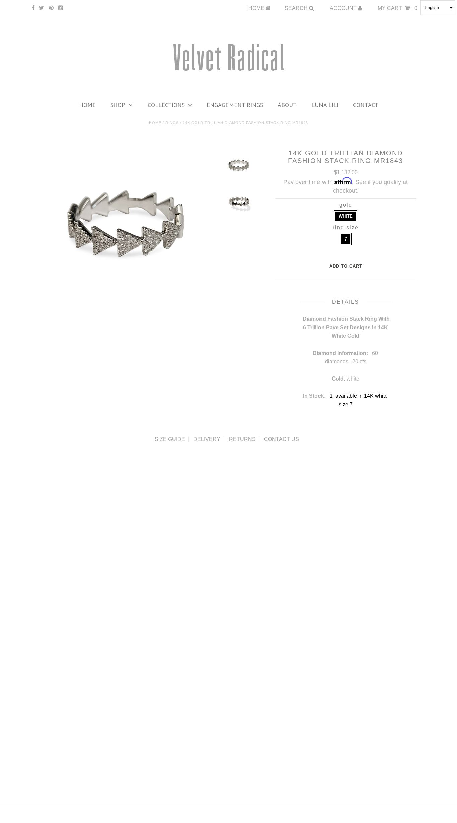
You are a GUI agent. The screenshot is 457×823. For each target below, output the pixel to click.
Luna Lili (324, 105)
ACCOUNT (344, 8)
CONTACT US (281, 439)
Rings (172, 123)
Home (87, 105)
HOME (257, 8)
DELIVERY (206, 439)
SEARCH (297, 8)
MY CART (397, 8)
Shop (117, 105)
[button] (437, 7)
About (287, 105)
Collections (166, 105)
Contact (365, 105)
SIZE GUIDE (170, 439)
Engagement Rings (235, 105)
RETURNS (242, 439)
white (346, 216)
